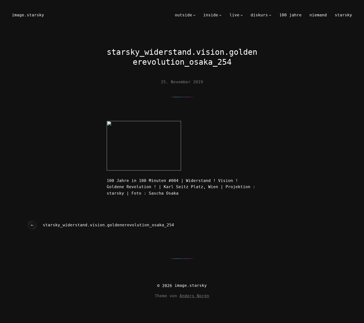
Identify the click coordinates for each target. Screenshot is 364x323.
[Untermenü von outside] (194, 15)
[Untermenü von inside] (220, 15)
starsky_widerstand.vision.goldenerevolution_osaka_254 (108, 225)
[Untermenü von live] (241, 15)
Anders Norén (194, 296)
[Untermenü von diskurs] (270, 15)
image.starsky (28, 15)
